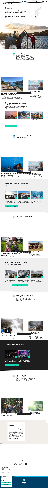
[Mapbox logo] (2, 443)
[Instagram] (21, 464)
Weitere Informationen (7, 473)
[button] (6, 486)
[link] (45, 480)
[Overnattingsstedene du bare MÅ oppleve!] (12, 157)
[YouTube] (26, 464)
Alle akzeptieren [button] (6, 482)
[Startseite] (24, 482)
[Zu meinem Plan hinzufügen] (16, 117)
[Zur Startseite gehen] (24, 1)
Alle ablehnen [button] (6, 484)
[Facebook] (15, 464)
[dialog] (6, 476)
